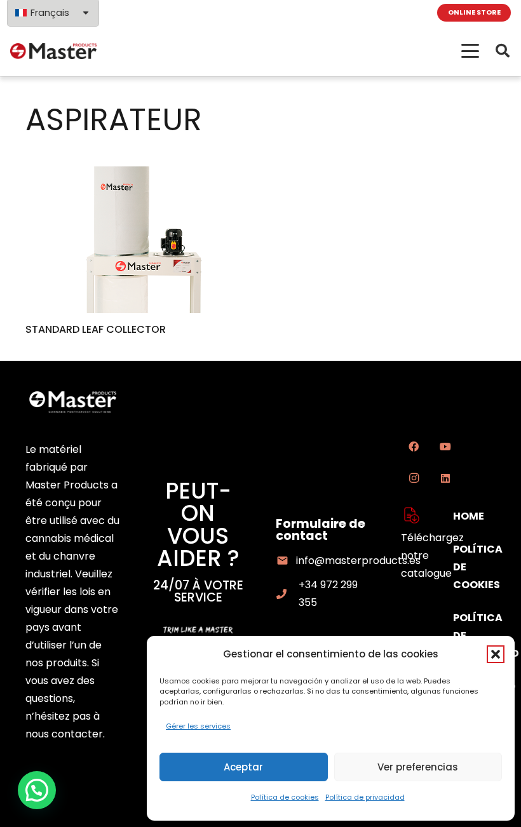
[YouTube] (445, 446)
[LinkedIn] (445, 478)
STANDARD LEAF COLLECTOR (95, 329)
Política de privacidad (365, 797)
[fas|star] (412, 515)
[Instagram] (413, 478)
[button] (495, 654)
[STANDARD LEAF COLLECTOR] (135, 239)
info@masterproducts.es (358, 560)
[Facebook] (413, 446)
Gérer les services (198, 726)
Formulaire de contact (320, 529)
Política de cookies (285, 797)
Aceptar (243, 767)
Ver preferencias (417, 767)
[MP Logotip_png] (53, 51)
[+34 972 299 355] (287, 594)
